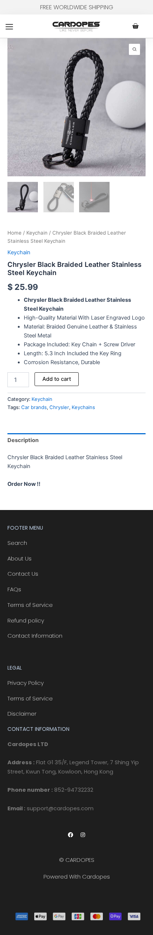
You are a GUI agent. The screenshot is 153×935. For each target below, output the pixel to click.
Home (14, 233)
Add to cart (56, 379)
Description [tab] (23, 440)
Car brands (34, 407)
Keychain (37, 233)
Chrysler (59, 407)
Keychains (83, 407)
